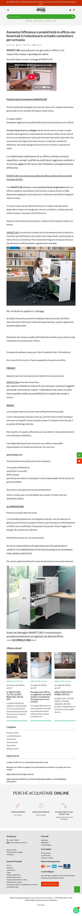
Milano (72, 875)
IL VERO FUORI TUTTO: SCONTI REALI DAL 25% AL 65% (27, 762)
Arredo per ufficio (12, 733)
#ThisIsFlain (41, 905)
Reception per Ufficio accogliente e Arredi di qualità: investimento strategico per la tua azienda (38, 768)
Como (60, 875)
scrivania (47, 21)
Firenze (66, 875)
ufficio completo (39, 21)
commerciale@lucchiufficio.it (18, 842)
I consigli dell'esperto (13, 736)
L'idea (8, 872)
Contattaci (10, 854)
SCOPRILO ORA (21, 640)
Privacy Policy (46, 853)
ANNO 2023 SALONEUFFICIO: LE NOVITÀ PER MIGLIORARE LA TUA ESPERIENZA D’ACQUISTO (36, 780)
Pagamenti (44, 842)
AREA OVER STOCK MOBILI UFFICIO (20, 774)
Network (10, 868)
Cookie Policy (46, 855)
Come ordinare (46, 845)
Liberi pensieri (11, 739)
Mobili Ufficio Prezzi (14, 877)
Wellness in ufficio (12, 749)
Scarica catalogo (50, 884)
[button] (70, 10)
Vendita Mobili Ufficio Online (17, 880)
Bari (42, 875)
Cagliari (54, 875)
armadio (54, 21)
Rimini (51, 878)
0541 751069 (14, 840)
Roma (56, 878)
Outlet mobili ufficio (14, 875)
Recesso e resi (11, 850)
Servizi (9, 865)
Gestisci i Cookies (47, 858)
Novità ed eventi (12, 742)
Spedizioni (44, 840)
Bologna (48, 875)
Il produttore (11, 870)
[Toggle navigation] (8, 10)
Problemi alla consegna (14, 852)
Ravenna (45, 878)
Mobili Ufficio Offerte (14, 882)
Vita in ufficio (11, 745)
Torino (61, 878)
